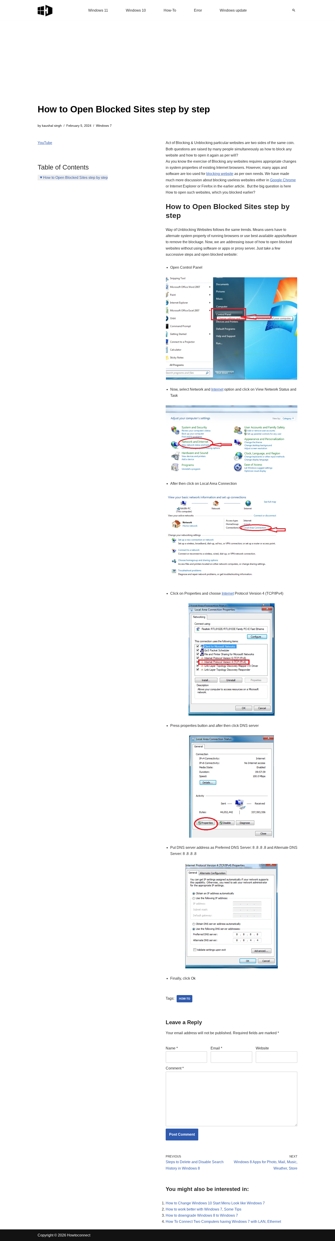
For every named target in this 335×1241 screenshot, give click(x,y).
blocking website (219, 174)
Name (172, 1048)
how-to (184, 998)
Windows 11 (98, 10)
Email (216, 1048)
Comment (175, 1068)
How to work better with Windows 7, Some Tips (203, 1209)
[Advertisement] (124, 68)
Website (262, 1048)
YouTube (45, 143)
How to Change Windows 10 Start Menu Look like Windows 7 (215, 1203)
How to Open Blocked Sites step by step (75, 177)
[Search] (293, 10)
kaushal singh (52, 125)
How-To (170, 10)
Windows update (233, 10)
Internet (217, 389)
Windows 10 (136, 10)
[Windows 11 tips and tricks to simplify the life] (45, 10)
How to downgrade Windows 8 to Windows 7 (202, 1215)
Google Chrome (283, 180)
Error (198, 10)
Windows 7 (104, 125)
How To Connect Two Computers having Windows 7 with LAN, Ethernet (223, 1221)
